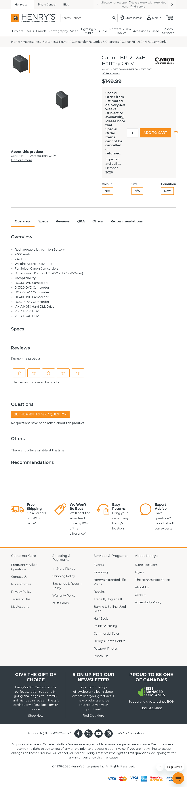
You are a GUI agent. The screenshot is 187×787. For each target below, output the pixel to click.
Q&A (81, 221)
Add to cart (155, 133)
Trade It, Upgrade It (108, 599)
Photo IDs (101, 656)
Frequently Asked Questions (24, 567)
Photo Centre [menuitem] (47, 4)
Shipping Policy (63, 576)
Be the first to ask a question (40, 414)
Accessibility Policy (148, 602)
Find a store (139, 6)
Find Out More (93, 715)
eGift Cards (60, 603)
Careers (140, 595)
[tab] (20, 64)
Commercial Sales (106, 633)
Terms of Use (20, 599)
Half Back (101, 618)
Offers (97, 221)
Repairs (99, 591)
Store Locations (146, 565)
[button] (98, 4)
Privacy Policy (21, 591)
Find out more (21, 160)
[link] (17, 514)
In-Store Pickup (64, 568)
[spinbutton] (132, 132)
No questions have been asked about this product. (48, 423)
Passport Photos (106, 648)
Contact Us (19, 576)
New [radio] (167, 191)
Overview (23, 221)
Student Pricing (105, 626)
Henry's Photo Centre (109, 641)
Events (99, 565)
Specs (43, 221)
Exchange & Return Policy (66, 586)
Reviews (63, 221)
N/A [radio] (107, 191)
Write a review (111, 73)
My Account (20, 606)
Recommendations (126, 221)
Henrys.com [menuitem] (22, 4)
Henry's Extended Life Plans (110, 582)
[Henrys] (34, 18)
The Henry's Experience (152, 580)
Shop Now (35, 715)
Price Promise (21, 584)
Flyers (139, 572)
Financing (101, 572)
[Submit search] (114, 18)
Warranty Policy (63, 595)
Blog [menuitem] (66, 4)
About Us (142, 587)
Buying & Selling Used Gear (110, 609)
